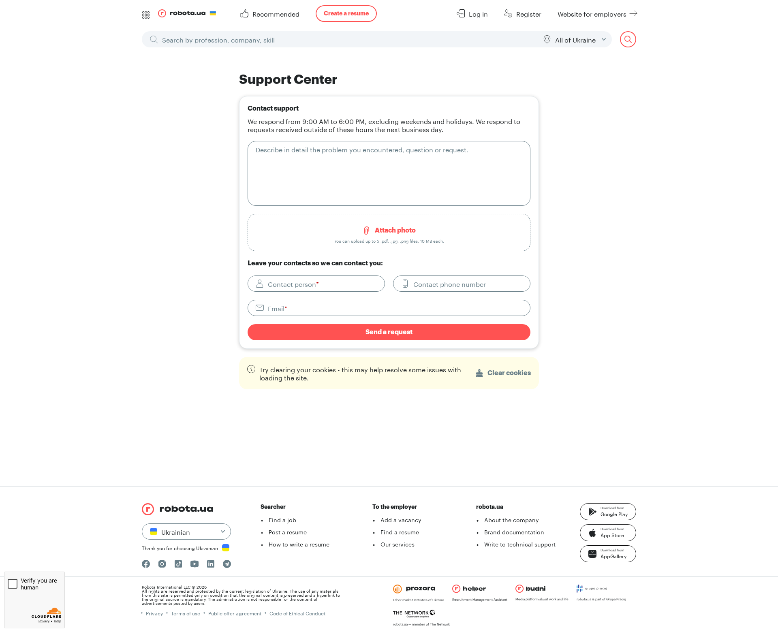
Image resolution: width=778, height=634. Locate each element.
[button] (608, 511)
